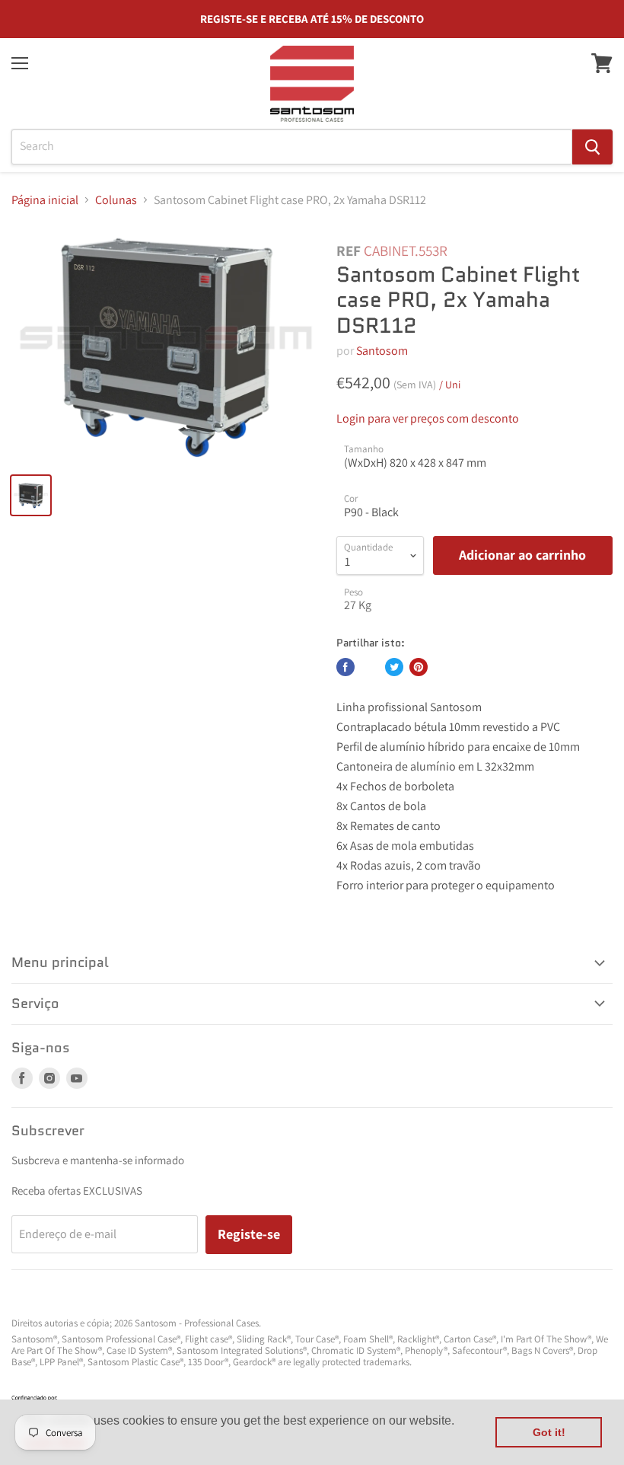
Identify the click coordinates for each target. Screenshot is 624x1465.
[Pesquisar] (592, 146)
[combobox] (291, 146)
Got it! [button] (549, 1432)
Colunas (116, 200)
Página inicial (44, 200)
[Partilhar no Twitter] (394, 667)
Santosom (382, 351)
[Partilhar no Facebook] (345, 667)
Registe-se (249, 1234)
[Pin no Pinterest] (418, 667)
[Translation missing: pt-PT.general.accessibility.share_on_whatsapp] (370, 667)
